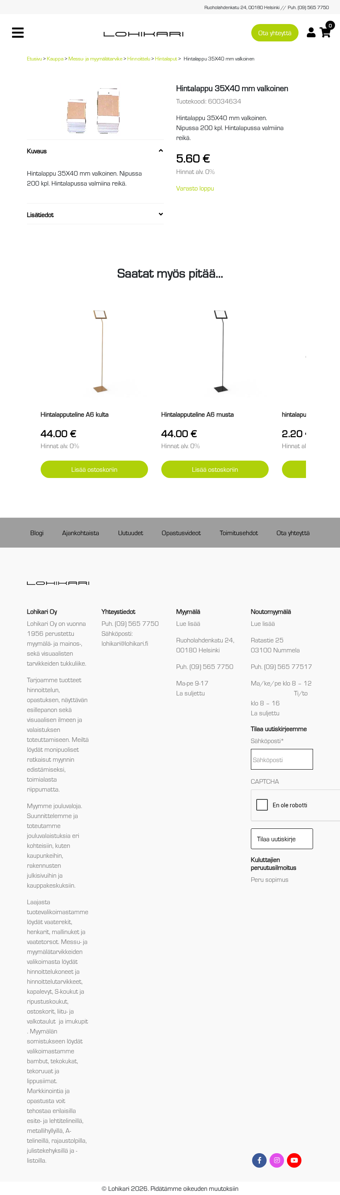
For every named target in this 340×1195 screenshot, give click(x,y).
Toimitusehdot (239, 532)
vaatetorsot (42, 941)
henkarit (38, 931)
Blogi (37, 532)
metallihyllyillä (45, 1130)
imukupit (76, 1020)
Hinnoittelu (138, 58)
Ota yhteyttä (274, 32)
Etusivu (34, 58)
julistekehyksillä (47, 1150)
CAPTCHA (265, 781)
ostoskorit (40, 1011)
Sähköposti (267, 740)
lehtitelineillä (65, 1120)
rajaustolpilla (68, 1140)
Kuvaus (37, 150)
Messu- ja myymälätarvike (95, 58)
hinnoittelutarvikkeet (54, 981)
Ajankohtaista (80, 532)
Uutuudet (130, 532)
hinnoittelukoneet (50, 971)
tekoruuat (40, 1070)
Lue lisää (188, 623)
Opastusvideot (181, 532)
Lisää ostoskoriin (94, 469)
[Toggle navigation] (18, 32)
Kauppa (55, 58)
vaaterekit (57, 921)
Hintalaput (166, 58)
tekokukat (64, 1060)
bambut (37, 1060)
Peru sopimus (270, 879)
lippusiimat (41, 1080)
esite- (34, 1120)
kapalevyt (39, 991)
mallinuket (65, 931)
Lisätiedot (40, 214)
